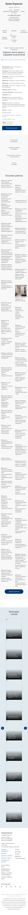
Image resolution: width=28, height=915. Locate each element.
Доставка (16, 9)
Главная (6, 48)
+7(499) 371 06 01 (6, 835)
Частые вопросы (20, 858)
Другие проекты (14, 591)
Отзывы (22, 11)
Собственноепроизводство (14, 140)
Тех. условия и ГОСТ (5, 866)
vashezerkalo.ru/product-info (14, 909)
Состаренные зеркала (5, 861)
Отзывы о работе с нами (8, 119)
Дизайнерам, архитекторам (10, 11)
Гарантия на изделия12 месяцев (14, 148)
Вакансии (18, 856)
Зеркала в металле (6, 855)
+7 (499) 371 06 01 (14, 15)
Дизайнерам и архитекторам (5, 869)
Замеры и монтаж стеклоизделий (6, 873)
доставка (14, 164)
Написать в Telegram (14, 20)
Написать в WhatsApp (14, 19)
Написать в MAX (14, 17)
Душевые (4, 853)
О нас (10, 9)
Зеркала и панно (6, 858)
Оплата (14, 163)
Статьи (17, 849)
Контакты (14, 12)
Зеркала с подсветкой (4, 850)
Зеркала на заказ (13, 48)
